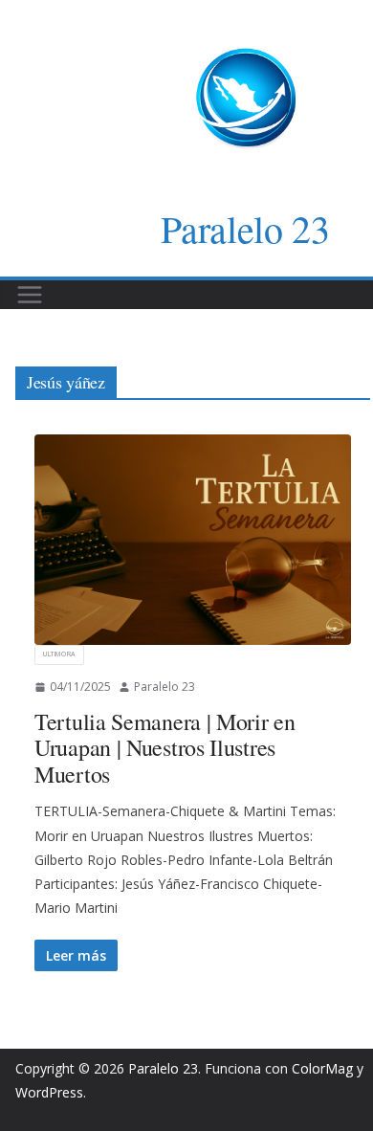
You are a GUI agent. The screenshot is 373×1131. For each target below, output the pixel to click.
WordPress (49, 1092)
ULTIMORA (59, 654)
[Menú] (29, 294)
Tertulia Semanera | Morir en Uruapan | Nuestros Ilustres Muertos (165, 747)
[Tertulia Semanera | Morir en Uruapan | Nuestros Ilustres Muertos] (192, 539)
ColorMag (322, 1068)
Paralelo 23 (245, 228)
